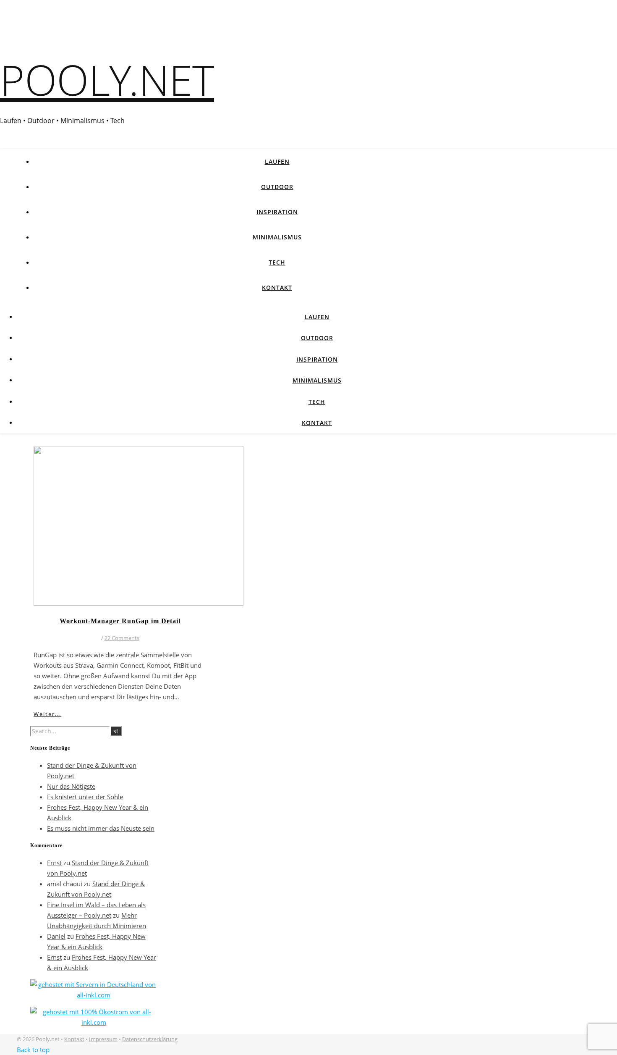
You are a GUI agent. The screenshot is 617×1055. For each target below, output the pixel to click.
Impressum (103, 1039)
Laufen (277, 161)
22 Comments (122, 638)
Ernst (54, 862)
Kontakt (277, 287)
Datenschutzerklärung (150, 1039)
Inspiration (277, 212)
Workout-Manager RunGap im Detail (120, 621)
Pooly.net (107, 79)
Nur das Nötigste (71, 786)
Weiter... (47, 714)
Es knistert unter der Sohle (85, 797)
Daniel (56, 936)
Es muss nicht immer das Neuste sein (100, 828)
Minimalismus (277, 237)
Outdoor (277, 187)
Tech (277, 262)
